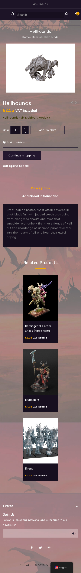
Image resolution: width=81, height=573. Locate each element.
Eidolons (76, 105)
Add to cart (47, 130)
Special (37, 37)
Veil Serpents (72, 105)
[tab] (40, 188)
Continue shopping (21, 155)
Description (40, 188)
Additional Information (40, 196)
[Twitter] (40, 548)
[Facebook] (32, 548)
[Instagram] (49, 548)
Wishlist (38, 4)
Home (26, 37)
